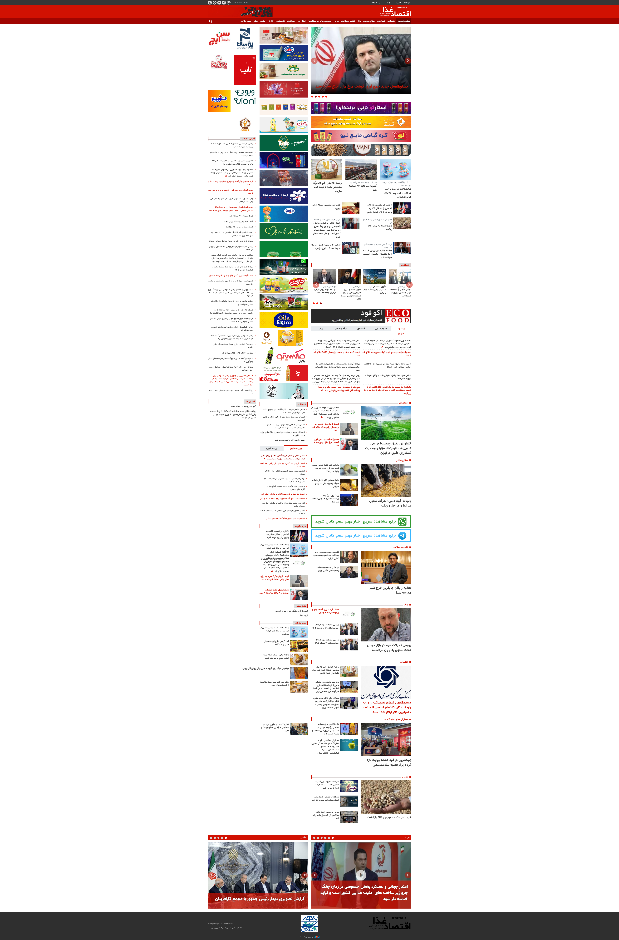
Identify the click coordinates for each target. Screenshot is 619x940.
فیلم (256, 21)
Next (314, 61)
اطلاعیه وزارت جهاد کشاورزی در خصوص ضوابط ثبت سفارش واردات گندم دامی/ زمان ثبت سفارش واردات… (325, 412)
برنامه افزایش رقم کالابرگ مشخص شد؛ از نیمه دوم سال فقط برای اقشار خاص (325, 670)
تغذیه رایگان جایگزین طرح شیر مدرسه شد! (390, 590)
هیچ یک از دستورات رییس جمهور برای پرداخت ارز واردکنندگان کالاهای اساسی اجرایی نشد (338, 389)
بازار (359, 21)
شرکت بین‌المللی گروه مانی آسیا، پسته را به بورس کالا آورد (325, 798)
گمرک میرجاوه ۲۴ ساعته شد (363, 188)
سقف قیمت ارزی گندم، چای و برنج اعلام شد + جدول (325, 611)
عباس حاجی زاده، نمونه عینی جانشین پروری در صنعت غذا (400, 293)
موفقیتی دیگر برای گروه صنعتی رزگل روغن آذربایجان (265, 668)
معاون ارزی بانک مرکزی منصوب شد (290, 440)
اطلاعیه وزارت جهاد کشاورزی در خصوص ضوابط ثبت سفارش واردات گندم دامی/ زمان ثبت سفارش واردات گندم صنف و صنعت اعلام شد (387, 344)
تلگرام (214, 3)
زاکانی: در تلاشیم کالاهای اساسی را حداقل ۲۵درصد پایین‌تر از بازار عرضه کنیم (379, 208)
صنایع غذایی (369, 21)
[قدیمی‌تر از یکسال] (299, 687)
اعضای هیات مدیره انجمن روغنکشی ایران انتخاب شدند (285, 472)
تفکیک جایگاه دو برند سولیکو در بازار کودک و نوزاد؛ (396, 184)
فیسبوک (224, 3)
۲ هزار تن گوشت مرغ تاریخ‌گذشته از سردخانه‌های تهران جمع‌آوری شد (230, 360)
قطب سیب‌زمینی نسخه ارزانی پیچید (326, 206)
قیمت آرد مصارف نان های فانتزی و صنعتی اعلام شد (283, 494)
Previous (408, 61)
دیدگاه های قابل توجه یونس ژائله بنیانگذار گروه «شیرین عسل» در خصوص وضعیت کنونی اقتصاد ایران (326, 703)
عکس (262, 21)
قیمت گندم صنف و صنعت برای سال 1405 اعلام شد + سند (336, 354)
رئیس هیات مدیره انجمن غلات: (327, 219)
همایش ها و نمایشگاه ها (320, 21)
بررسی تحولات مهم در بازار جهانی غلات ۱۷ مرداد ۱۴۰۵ (327, 641)
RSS (229, 3)
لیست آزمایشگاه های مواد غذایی (291, 611)
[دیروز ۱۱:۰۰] (395, 169)
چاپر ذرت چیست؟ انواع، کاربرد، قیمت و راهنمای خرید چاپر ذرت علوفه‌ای (231, 200)
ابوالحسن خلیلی (404, 286)
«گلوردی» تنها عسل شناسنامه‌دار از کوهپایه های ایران (274, 683)
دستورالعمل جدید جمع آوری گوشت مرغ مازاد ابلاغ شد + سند (386, 354)
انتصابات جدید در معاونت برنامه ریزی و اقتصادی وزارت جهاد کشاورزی (282, 434)
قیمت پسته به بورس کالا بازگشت (380, 227)
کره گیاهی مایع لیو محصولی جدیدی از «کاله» (276, 643)
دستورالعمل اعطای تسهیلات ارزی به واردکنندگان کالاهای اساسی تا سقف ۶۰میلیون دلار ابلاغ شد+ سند (387, 707)
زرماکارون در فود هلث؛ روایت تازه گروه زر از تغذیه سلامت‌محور (389, 762)
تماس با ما (398, 2)
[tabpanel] (361, 60)
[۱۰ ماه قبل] (299, 673)
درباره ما (407, 2)
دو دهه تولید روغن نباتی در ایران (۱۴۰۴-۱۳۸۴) (325, 291)
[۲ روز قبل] (299, 563)
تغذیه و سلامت (348, 21)
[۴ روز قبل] (361, 169)
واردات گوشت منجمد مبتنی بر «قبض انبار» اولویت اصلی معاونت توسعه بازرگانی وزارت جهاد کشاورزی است (337, 367)
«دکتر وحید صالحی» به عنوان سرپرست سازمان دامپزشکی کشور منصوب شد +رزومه (286, 426)
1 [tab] (326, 97)
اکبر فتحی (357, 286)
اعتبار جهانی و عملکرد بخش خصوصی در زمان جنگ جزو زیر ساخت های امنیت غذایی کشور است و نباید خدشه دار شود (326, 230)
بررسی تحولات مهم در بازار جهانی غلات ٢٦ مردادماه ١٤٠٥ (325, 626)
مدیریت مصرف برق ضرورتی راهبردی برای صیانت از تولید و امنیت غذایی (351, 294)
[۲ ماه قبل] (299, 646)
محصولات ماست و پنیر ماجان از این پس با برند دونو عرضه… (397, 193)
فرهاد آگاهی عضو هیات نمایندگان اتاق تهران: (378, 246)
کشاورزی (381, 21)
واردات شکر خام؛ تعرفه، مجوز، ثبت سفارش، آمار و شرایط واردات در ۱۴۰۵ (325, 468)
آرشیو (381, 2)
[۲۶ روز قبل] (374, 276)
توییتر (219, 3)
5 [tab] (312, 97)
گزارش (271, 21)
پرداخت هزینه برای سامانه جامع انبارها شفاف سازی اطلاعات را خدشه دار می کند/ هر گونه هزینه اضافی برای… (326, 687)
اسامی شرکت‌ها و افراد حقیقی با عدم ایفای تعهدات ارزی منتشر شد (388, 377)
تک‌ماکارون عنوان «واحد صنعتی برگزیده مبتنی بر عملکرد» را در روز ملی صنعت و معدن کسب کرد (325, 729)
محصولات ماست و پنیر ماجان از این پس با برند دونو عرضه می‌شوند (274, 548)
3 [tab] (319, 97)
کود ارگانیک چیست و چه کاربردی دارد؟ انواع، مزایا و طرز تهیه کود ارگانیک (284, 480)
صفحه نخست (404, 21)
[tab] (401, 331)
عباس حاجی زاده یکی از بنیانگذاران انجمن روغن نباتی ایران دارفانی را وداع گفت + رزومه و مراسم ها (283, 457)
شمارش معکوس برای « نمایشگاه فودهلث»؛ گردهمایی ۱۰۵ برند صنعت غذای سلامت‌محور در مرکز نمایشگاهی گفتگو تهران (325, 747)
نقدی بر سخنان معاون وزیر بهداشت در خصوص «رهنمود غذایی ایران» (326, 555)
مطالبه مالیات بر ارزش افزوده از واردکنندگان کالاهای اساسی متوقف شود (377, 254)
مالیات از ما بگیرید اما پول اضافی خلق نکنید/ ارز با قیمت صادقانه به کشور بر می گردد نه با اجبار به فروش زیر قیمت (387, 390)
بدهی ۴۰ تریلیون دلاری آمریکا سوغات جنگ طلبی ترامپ (325, 246)
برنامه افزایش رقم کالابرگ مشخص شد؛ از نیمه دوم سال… (327, 187)
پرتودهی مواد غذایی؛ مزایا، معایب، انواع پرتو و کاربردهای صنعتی (286, 488)
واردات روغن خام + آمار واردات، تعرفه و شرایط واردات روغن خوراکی (325, 483)
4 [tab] (315, 97)
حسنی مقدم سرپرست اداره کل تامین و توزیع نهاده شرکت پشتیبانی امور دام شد (284, 411)
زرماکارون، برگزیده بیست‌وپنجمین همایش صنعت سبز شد (325, 499)
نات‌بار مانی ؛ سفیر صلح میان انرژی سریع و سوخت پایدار (276, 656)
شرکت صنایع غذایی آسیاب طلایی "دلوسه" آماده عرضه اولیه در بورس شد (327, 785)
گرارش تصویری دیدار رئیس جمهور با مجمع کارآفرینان (260, 899)
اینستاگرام (210, 3)
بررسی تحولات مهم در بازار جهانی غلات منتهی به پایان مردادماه (389, 648)
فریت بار (303, 616)
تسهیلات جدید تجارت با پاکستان (363, 182)
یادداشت (291, 21)
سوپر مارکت (246, 21)
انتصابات (302, 404)
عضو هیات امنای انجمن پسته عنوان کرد (377, 221)
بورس (336, 21)
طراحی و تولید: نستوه (306, 937)
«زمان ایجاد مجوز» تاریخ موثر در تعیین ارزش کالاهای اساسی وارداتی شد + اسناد (387, 365)
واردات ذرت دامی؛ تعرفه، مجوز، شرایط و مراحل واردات (390, 503)
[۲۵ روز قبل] (399, 276)
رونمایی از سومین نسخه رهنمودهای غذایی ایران (328, 569)
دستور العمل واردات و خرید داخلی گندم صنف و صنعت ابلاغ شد (282, 512)
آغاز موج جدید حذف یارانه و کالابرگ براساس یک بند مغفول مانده (283, 505)
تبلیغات (374, 2)
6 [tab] (314, 838)
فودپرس (393, 11)
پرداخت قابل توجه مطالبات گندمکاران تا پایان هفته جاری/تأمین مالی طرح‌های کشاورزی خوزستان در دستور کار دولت (233, 414)
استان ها (302, 21)
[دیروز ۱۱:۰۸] (299, 536)
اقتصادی (391, 21)
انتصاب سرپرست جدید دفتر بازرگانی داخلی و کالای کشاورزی (284, 418)
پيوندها (388, 2)
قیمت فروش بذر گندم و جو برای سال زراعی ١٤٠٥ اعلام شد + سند (325, 427)
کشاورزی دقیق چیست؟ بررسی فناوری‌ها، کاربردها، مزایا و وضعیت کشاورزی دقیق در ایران (388, 448)
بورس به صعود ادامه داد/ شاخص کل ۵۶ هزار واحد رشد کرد (326, 815)
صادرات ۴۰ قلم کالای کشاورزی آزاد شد (237, 353)
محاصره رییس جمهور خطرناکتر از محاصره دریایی (285, 518)
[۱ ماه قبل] (349, 276)
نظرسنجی (280, 21)
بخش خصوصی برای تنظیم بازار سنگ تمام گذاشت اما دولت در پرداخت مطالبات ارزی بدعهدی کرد (231, 337)
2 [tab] (322, 97)
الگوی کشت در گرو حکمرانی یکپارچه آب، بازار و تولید (375, 290)
